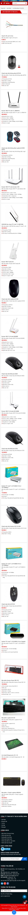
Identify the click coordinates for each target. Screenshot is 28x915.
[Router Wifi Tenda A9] (14, 251)
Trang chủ (3, 8)
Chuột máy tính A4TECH (8, 604)
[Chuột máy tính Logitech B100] (14, 288)
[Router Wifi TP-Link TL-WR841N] (14, 100)
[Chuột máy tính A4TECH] (14, 593)
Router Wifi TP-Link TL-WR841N (10, 110)
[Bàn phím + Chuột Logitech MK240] (14, 781)
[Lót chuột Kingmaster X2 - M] (14, 744)
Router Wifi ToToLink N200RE (10, 336)
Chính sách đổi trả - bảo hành (8, 841)
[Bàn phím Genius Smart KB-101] (14, 669)
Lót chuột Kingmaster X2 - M (10, 755)
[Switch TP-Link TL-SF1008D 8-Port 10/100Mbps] (14, 553)
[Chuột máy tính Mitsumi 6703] (14, 437)
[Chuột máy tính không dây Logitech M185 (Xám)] (14, 137)
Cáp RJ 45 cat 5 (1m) (7, 36)
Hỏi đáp (3, 825)
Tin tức (3, 823)
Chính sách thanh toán (6, 839)
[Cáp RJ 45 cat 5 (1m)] (14, 25)
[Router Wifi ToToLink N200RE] (14, 325)
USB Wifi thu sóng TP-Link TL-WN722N (12, 224)
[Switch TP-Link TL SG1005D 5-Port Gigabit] (14, 630)
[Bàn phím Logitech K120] (14, 707)
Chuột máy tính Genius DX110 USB (11, 526)
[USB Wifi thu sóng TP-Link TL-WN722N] (14, 213)
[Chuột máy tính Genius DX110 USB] (14, 515)
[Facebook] (7, 884)
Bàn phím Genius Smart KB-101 (10, 680)
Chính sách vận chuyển (6, 842)
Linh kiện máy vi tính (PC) (18, 8)
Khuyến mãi (4, 821)
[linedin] (2, 884)
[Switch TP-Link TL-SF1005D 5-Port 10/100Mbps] (14, 475)
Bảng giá (3, 827)
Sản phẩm (9, 8)
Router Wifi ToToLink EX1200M (10, 411)
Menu (8, 3)
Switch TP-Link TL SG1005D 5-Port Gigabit (13, 641)
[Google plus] (5, 884)
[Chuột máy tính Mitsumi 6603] (14, 363)
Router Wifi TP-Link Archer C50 (10, 187)
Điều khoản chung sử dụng (7, 833)
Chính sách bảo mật (6, 835)
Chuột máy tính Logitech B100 (10, 299)
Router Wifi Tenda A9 (7, 261)
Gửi (25, 859)
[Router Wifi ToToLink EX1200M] (14, 400)
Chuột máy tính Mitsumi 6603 (10, 374)
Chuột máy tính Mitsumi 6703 (10, 448)
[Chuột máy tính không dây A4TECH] (14, 62)
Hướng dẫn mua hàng (6, 837)
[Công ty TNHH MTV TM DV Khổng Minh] (5, 850)
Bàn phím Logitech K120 (8, 718)
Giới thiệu (3, 819)
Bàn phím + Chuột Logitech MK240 (11, 792)
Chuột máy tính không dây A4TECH (11, 73)
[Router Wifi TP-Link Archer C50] (14, 176)
